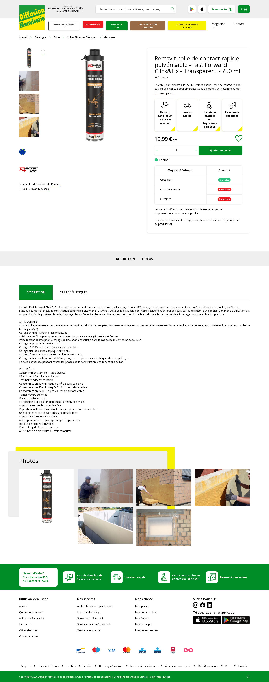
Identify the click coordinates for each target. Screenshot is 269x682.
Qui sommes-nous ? (31, 612)
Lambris (87, 666)
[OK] (172, 9)
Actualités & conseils (31, 618)
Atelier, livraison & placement (94, 606)
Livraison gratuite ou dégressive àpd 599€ (209, 119)
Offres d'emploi (28, 630)
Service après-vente (88, 630)
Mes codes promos (146, 630)
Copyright (24, 676)
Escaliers (71, 666)
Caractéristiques (73, 292)
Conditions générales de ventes (130, 676)
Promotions (93, 24)
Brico (228, 666)
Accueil (23, 606)
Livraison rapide (187, 114)
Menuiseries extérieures (144, 666)
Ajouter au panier (220, 150)
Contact (239, 24)
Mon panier (142, 606)
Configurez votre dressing (187, 26)
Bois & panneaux (208, 666)
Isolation (243, 666)
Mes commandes (145, 612)
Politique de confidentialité (97, 676)
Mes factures (143, 618)
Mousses (43, 189)
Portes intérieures (48, 666)
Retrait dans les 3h (165, 117)
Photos (146, 259)
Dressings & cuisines (111, 666)
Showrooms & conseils (91, 618)
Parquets (25, 666)
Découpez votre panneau (148, 26)
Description (125, 259)
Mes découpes (143, 624)
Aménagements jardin (178, 666)
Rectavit (56, 184)
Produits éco (116, 26)
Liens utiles (25, 624)
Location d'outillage (88, 612)
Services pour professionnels (94, 624)
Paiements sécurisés (232, 114)
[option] (29, 58)
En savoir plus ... (164, 93)
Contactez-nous (28, 636)
